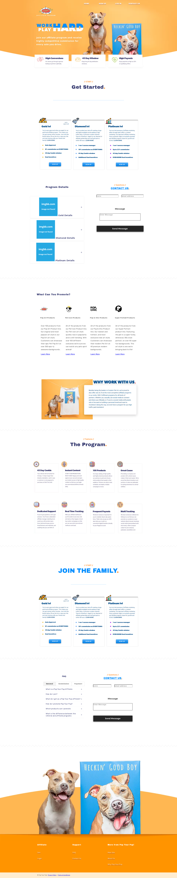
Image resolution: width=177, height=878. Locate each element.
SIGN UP (55, 164)
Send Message (120, 229)
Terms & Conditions (64, 875)
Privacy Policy (52, 875)
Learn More (45, 354)
